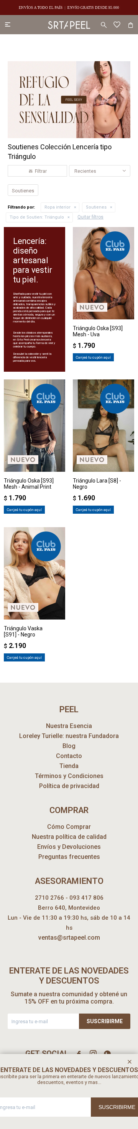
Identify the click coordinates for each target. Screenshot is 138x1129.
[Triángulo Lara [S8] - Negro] (103, 425)
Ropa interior (57, 207)
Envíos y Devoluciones (69, 846)
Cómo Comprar (69, 826)
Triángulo (37, 217)
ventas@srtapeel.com (69, 937)
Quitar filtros (90, 217)
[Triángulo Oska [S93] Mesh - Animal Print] (34, 425)
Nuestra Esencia (69, 726)
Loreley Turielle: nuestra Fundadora (69, 736)
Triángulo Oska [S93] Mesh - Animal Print (29, 484)
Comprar (103, 310)
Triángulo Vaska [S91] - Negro (23, 631)
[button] (103, 24)
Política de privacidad (69, 786)
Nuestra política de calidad (69, 836)
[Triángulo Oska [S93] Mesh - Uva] (103, 273)
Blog (69, 746)
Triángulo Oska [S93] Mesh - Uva (98, 331)
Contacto (69, 756)
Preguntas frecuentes (69, 856)
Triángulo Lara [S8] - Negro (97, 484)
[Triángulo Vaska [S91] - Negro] (34, 573)
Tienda (69, 766)
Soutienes (96, 207)
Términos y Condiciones (69, 776)
